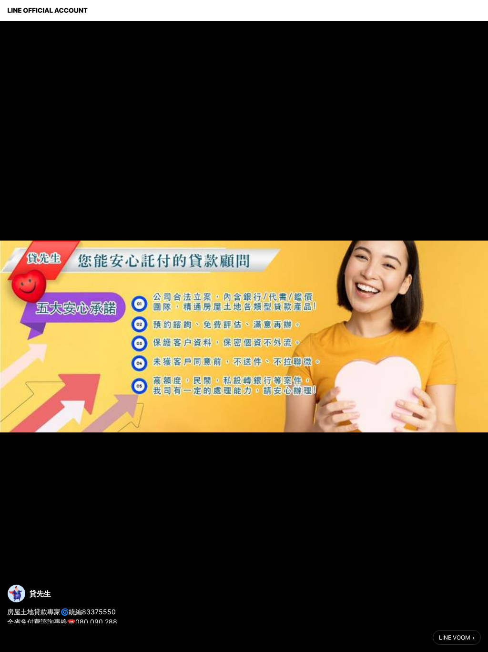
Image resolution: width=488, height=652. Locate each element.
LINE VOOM (454, 637)
